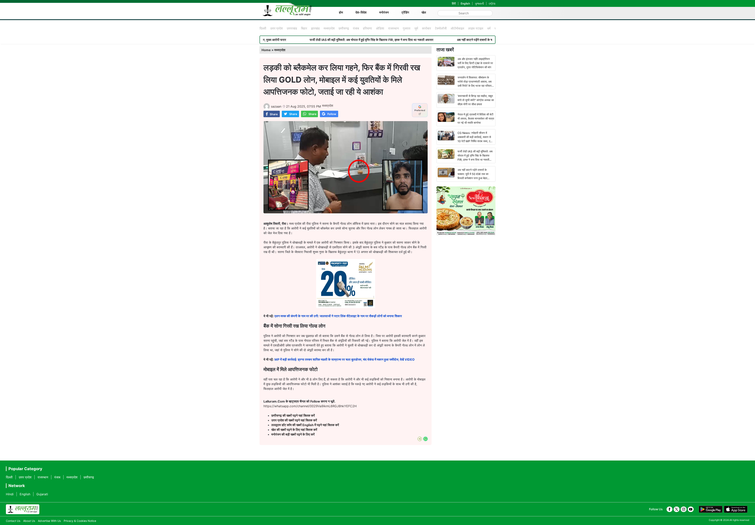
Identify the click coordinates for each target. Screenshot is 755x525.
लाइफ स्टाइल (475, 28)
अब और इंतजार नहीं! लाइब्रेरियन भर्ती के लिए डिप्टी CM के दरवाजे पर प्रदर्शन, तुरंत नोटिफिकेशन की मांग (475, 63)
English (465, 3)
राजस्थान (393, 28)
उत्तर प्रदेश (276, 28)
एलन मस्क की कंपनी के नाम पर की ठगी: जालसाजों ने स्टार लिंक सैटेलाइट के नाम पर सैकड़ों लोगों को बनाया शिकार (338, 316)
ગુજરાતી (479, 3)
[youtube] (690, 509)
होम (341, 12)
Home (266, 50)
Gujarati (42, 494)
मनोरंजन (384, 12)
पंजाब (356, 28)
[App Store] (736, 509)
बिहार (304, 28)
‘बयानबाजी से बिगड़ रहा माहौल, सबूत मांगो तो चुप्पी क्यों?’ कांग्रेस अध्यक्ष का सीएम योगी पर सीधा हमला (476, 100)
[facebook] (669, 509)
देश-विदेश (360, 12)
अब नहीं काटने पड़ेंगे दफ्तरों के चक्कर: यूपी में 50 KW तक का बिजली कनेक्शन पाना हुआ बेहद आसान (476, 40)
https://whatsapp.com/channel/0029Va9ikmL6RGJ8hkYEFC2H (310, 406)
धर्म (489, 28)
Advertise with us (49, 520)
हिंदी (454, 3)
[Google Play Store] (710, 509)
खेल (424, 12)
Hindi (10, 494)
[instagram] (683, 509)
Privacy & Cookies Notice (80, 520)
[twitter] (676, 509)
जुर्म (416, 28)
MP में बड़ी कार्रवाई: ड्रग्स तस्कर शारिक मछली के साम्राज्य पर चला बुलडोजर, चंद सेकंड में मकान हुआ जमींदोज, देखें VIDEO (344, 359)
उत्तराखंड (292, 28)
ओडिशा (380, 28)
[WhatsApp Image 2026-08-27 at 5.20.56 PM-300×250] (345, 307)
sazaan (276, 106)
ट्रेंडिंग (405, 12)
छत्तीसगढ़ (344, 28)
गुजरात (406, 28)
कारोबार (426, 28)
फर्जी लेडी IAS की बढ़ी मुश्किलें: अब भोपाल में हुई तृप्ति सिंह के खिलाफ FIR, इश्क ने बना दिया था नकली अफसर (334, 40)
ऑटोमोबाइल (457, 28)
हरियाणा (367, 28)
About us (29, 520)
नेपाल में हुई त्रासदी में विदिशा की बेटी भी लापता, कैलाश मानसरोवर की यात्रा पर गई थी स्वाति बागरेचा (476, 118)
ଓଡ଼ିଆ (492, 3)
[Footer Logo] (22, 509)
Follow (331, 114)
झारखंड (315, 28)
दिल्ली (263, 28)
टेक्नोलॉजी (441, 28)
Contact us (13, 520)
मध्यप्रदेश (329, 28)
